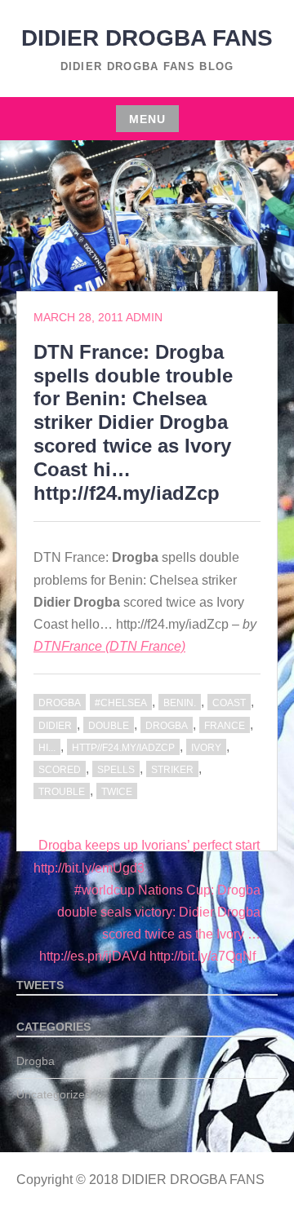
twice (116, 791)
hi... (47, 747)
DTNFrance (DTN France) (109, 646)
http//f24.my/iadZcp (123, 747)
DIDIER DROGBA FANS (147, 38)
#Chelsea (121, 703)
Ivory (206, 747)
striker (172, 769)
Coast (229, 703)
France (224, 725)
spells (116, 769)
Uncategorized (53, 1094)
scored (59, 769)
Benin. (179, 703)
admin (144, 317)
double (108, 725)
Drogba (59, 703)
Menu (147, 119)
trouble (61, 791)
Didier (55, 725)
